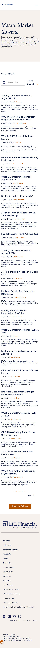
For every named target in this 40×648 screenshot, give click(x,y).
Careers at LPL (8, 572)
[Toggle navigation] (36, 5)
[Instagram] (19, 616)
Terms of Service (27, 621)
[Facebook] (4, 616)
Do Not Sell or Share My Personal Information (18, 607)
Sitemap (35, 621)
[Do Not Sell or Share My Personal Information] (1, 642)
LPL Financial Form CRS (11, 589)
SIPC (15, 634)
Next (30, 496)
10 (25, 491)
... (22, 491)
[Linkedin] (9, 616)
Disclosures (6, 580)
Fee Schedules (8, 585)
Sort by (29, 81)
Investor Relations (9, 567)
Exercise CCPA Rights (10, 603)
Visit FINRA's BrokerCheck (11, 636)
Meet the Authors (20, 506)
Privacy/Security (9, 598)
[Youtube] (14, 616)
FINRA (11, 634)
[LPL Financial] (7, 5)
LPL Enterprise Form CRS (11, 594)
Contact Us (7, 576)
